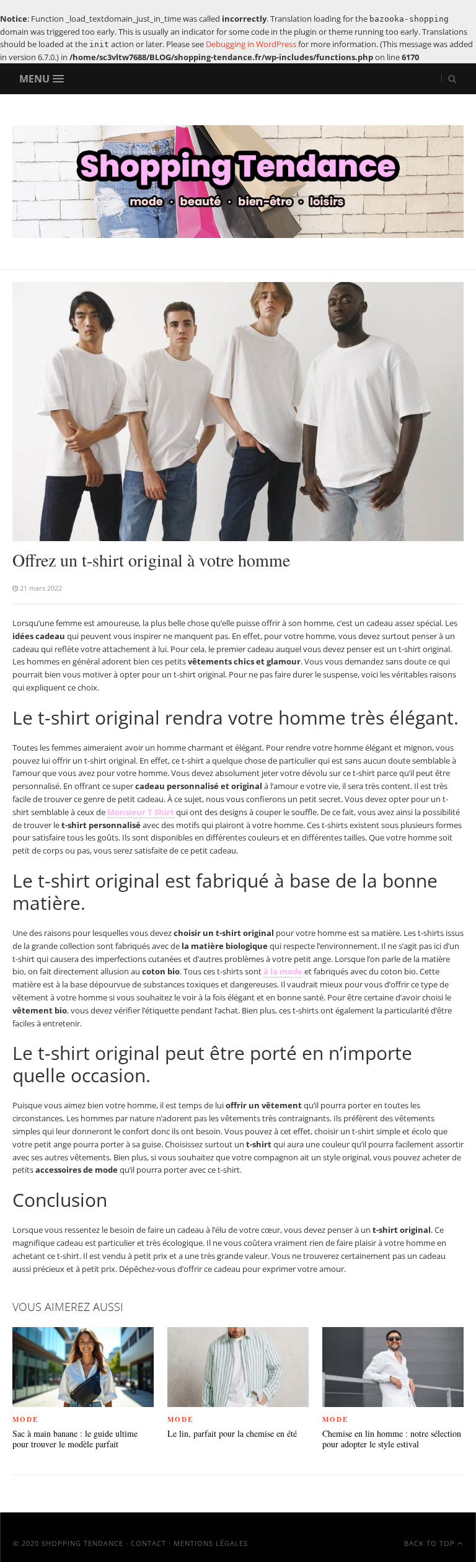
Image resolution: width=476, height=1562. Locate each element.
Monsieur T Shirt (140, 812)
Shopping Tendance (82, 1543)
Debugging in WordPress (251, 44)
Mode (25, 1419)
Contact (148, 1543)
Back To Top (430, 1543)
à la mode (282, 971)
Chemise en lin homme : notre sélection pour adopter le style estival (391, 1439)
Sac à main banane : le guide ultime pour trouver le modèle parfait (75, 1439)
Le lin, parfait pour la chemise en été (232, 1434)
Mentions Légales (211, 1543)
